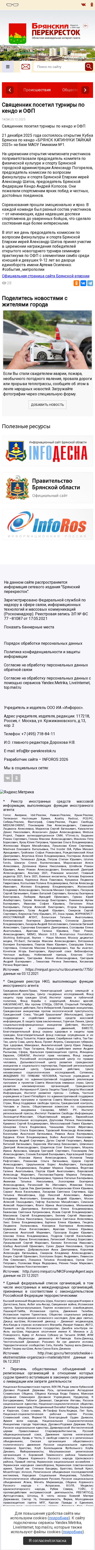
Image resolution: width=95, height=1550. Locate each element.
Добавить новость (47, 405)
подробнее (59, 1518)
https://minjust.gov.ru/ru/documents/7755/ (59, 970)
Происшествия (37, 90)
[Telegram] (90, 283)
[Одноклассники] (76, 283)
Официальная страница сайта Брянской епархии (45, 276)
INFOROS (50, 759)
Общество (71, 90)
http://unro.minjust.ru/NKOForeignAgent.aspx (58, 1271)
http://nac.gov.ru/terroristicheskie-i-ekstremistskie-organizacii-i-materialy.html (48, 1355)
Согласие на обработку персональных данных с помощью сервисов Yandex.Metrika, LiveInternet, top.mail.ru (47, 683)
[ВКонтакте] (83, 283)
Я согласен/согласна (47, 1541)
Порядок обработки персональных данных (43, 643)
